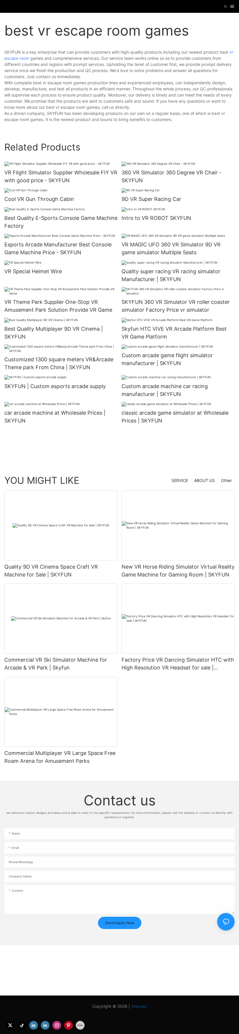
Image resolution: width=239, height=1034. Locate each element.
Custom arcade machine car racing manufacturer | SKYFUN (165, 390)
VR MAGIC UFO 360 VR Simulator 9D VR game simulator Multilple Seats (171, 248)
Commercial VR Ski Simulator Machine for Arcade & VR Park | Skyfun (55, 664)
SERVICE (179, 480)
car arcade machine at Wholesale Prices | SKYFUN (55, 417)
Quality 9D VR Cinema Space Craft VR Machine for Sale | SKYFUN (51, 571)
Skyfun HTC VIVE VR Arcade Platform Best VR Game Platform (174, 333)
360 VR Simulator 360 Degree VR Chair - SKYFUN (172, 176)
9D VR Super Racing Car (151, 199)
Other (226, 480)
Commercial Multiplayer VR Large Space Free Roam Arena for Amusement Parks (59, 757)
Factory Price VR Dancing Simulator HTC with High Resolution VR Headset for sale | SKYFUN (178, 664)
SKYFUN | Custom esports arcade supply (55, 386)
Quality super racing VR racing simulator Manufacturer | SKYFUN (171, 275)
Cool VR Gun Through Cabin (39, 199)
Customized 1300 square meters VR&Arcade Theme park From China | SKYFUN (58, 363)
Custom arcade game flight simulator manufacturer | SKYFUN (167, 359)
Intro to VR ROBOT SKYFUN (156, 218)
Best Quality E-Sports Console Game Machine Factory (60, 222)
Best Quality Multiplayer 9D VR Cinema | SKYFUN (53, 333)
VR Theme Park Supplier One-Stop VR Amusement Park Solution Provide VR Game (58, 306)
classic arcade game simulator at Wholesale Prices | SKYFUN (175, 417)
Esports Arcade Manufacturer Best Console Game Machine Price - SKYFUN (58, 248)
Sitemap (139, 1006)
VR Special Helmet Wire (33, 271)
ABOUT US (204, 480)
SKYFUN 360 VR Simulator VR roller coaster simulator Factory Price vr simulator (176, 306)
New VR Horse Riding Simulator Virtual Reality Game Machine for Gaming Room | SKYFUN (178, 571)
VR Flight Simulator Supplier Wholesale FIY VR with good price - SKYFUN (60, 176)
